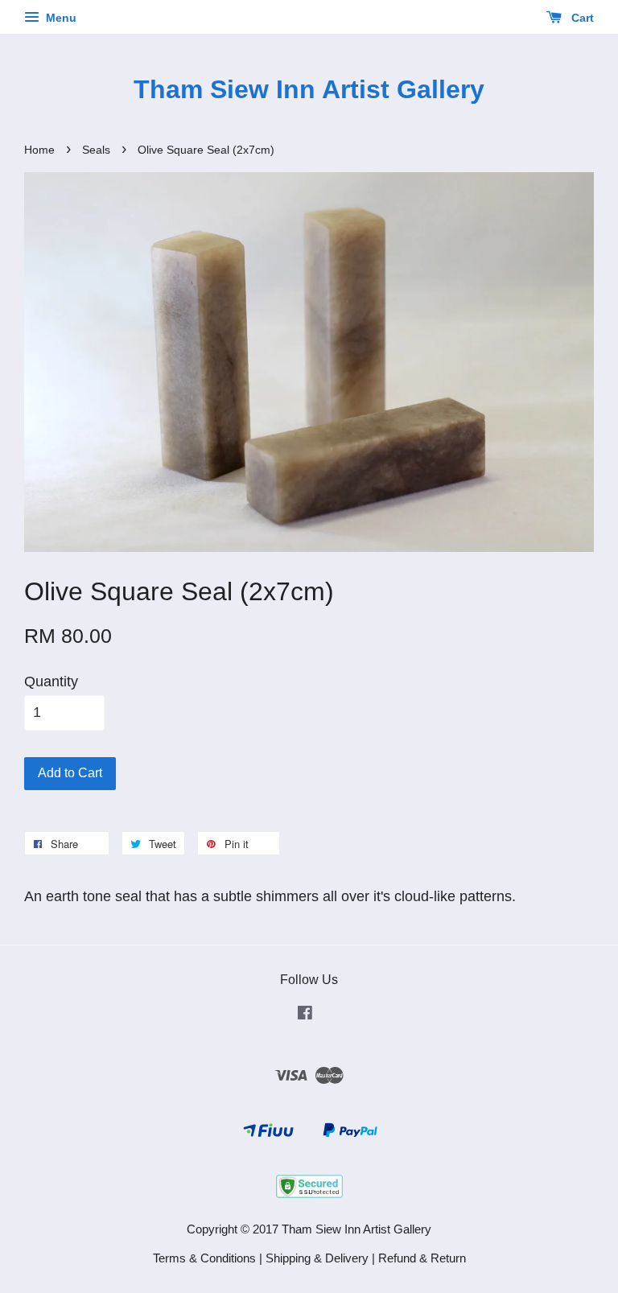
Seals (96, 150)
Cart (581, 17)
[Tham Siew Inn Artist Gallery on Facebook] (305, 1015)
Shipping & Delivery (317, 1258)
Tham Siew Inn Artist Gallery (309, 89)
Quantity (51, 681)
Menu (59, 17)
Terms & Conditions (204, 1258)
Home (39, 150)
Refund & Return (422, 1258)
